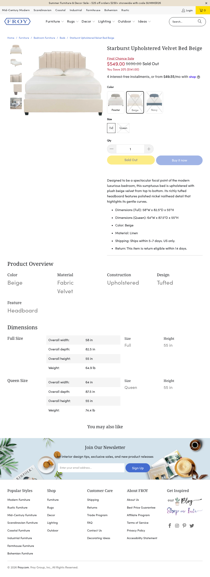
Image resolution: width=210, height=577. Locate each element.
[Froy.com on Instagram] (177, 525)
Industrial (76, 10)
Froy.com (23, 567)
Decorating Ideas (98, 538)
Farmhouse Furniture (20, 546)
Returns (92, 507)
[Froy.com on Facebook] (170, 525)
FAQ (89, 523)
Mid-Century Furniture (22, 515)
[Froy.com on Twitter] (192, 525)
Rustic (125, 10)
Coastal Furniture (18, 530)
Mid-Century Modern (16, 10)
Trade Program (97, 515)
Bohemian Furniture (20, 553)
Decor (51, 515)
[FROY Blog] (185, 505)
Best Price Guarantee (141, 507)
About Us (133, 500)
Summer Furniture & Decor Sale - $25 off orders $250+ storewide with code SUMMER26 (105, 3)
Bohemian (110, 10)
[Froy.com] (17, 22)
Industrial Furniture (19, 538)
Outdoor (52, 530)
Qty (109, 140)
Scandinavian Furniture (22, 523)
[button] (55, 21)
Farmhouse (93, 10)
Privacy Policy (136, 530)
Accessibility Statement (142, 538)
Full (111, 128)
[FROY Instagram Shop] (185, 514)
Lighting (52, 523)
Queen (123, 128)
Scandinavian (42, 10)
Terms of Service (137, 523)
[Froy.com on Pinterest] (184, 525)
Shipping (93, 500)
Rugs (50, 507)
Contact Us (94, 530)
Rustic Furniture (17, 507)
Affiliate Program (138, 515)
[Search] (200, 21)
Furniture (53, 500)
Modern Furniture (18, 500)
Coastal (60, 10)
